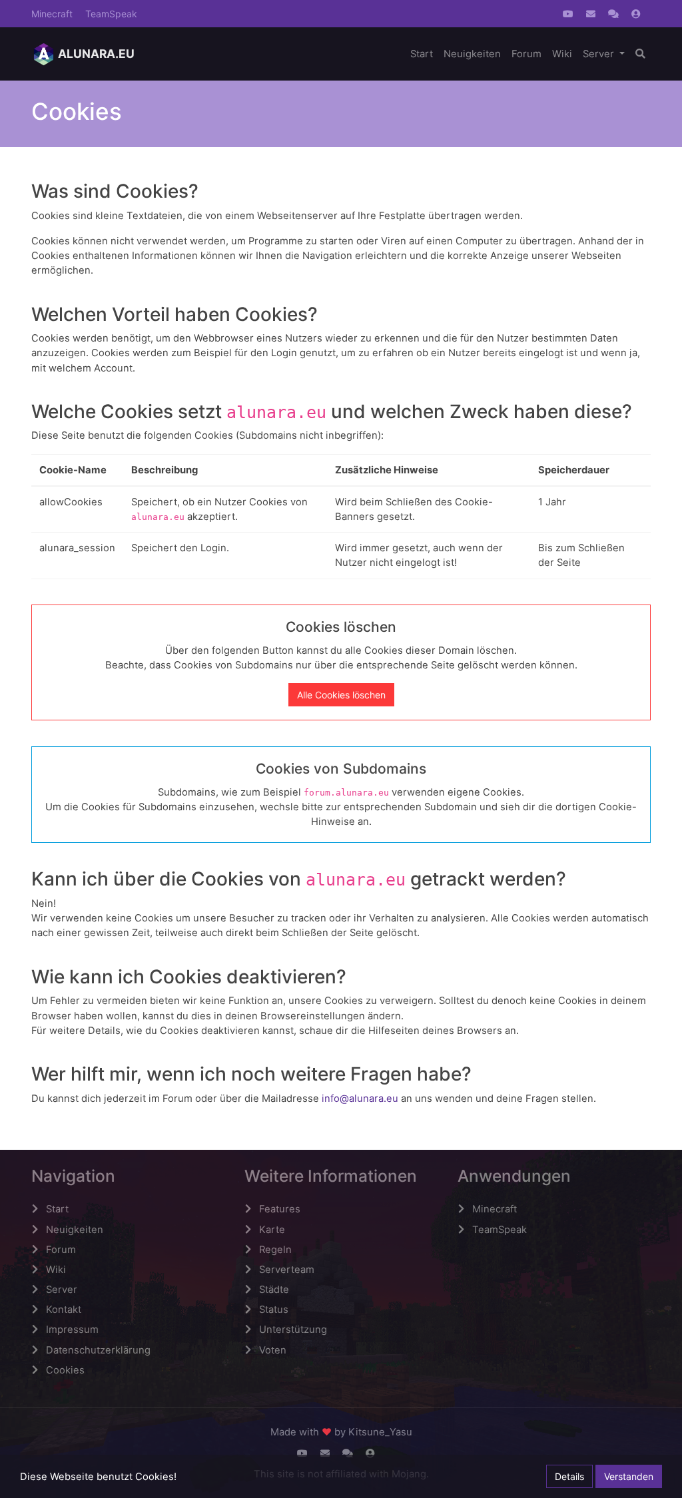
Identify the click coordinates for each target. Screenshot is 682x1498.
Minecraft (52, 13)
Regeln (275, 1250)
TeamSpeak (111, 13)
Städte (274, 1290)
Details (569, 1476)
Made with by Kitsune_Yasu (341, 1432)
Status (273, 1310)
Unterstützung (293, 1330)
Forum (526, 54)
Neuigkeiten (472, 54)
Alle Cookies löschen (341, 694)
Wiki (562, 54)
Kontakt (63, 1310)
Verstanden (628, 1476)
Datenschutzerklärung (98, 1350)
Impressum (72, 1330)
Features (279, 1209)
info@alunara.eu (360, 1099)
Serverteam (286, 1270)
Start (421, 54)
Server (600, 54)
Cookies (65, 1370)
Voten (272, 1350)
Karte (272, 1230)
